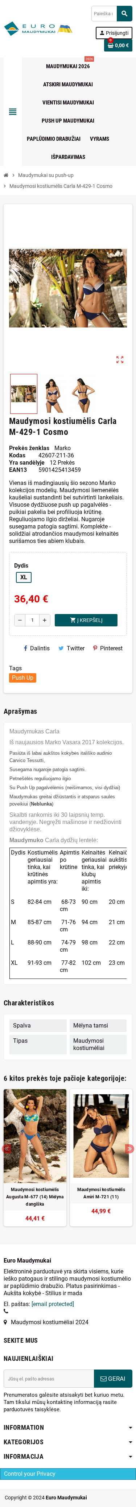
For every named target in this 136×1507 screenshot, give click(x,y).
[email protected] (53, 1304)
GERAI (116, 1378)
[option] (35, 1157)
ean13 (18, 469)
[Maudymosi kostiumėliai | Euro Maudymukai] (29, 28)
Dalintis (40, 648)
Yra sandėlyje (27, 462)
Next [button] (129, 1148)
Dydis (21, 565)
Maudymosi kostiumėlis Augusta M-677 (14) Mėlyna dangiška (34, 1197)
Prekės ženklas (29, 448)
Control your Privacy (29, 1473)
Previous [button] (6, 1148)
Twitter (76, 648)
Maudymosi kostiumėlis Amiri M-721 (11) (101, 1193)
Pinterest (111, 648)
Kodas (17, 455)
